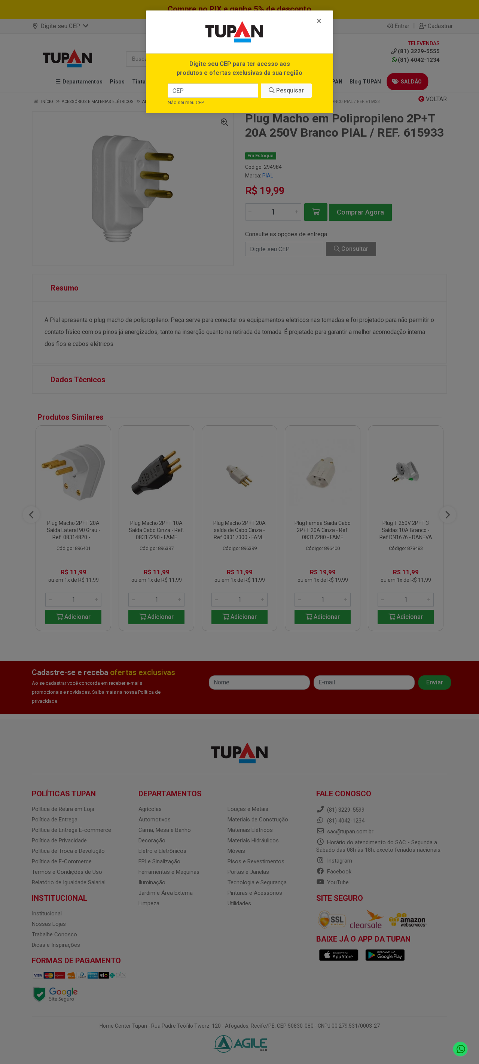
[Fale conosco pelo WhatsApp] (460, 1049)
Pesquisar (289, 90)
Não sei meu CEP (186, 102)
